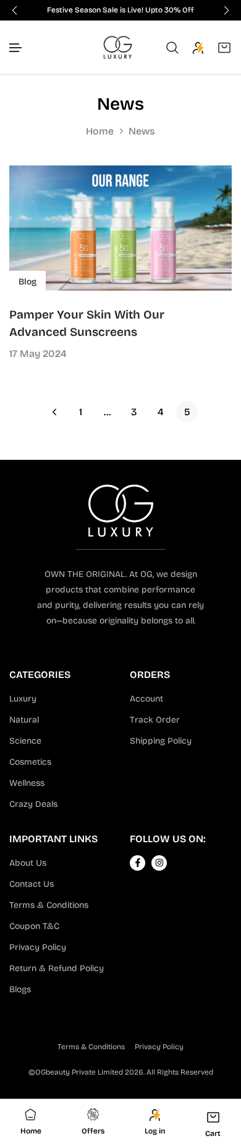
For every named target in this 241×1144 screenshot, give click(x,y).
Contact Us (31, 884)
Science (25, 741)
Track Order (155, 720)
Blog (27, 281)
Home (100, 131)
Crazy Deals (33, 804)
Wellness (26, 783)
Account (146, 698)
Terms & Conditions (48, 905)
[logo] (118, 47)
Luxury (22, 698)
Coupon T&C (34, 926)
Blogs (20, 989)
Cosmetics (30, 762)
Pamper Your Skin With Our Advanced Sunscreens (86, 323)
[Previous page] (54, 412)
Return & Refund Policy (56, 968)
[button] (16, 48)
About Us (27, 863)
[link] (120, 228)
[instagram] (159, 862)
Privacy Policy (37, 947)
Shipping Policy (161, 741)
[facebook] (137, 862)
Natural (24, 720)
